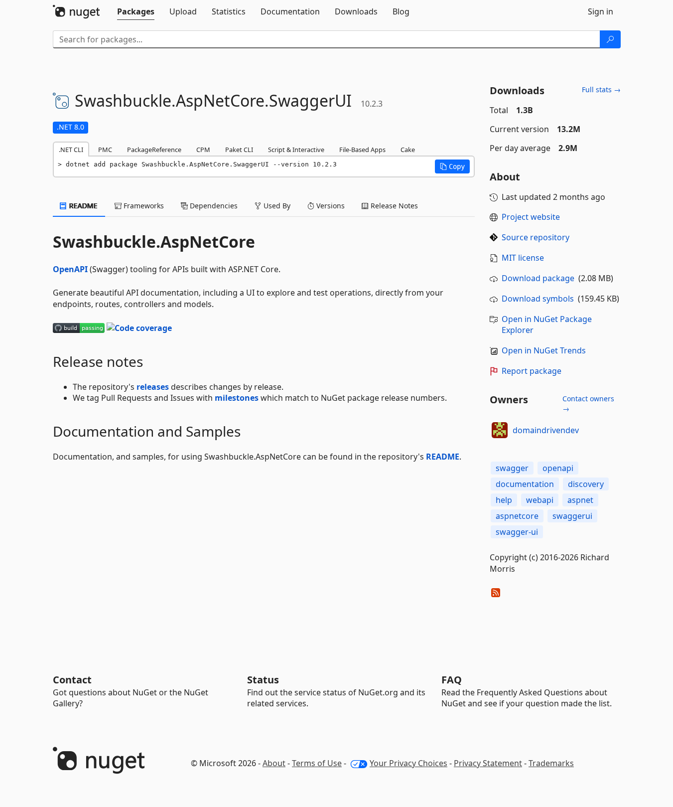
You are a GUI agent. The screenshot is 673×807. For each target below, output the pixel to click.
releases (152, 386)
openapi (557, 468)
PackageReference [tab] (154, 149)
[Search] (610, 39)
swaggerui (572, 515)
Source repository (535, 237)
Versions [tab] (329, 205)
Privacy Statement (488, 763)
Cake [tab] (408, 149)
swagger (512, 468)
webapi (539, 499)
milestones (237, 397)
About (274, 763)
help (504, 499)
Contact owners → (588, 403)
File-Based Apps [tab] (362, 149)
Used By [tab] (276, 205)
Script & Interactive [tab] (296, 149)
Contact (72, 679)
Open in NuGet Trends (544, 350)
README (442, 456)
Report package (531, 370)
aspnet (580, 499)
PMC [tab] (105, 149)
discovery (586, 484)
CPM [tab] (203, 149)
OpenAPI (70, 269)
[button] (452, 166)
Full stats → (601, 89)
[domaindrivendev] (500, 430)
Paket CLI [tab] (239, 149)
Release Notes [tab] (393, 205)
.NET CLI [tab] (71, 149)
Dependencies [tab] (213, 205)
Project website (531, 216)
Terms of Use (317, 763)
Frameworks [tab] (143, 205)
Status (263, 679)
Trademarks (551, 763)
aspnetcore (517, 515)
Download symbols (538, 298)
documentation (525, 484)
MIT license (523, 257)
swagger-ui (517, 531)
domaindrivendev (546, 430)
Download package (538, 278)
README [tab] (82, 205)
